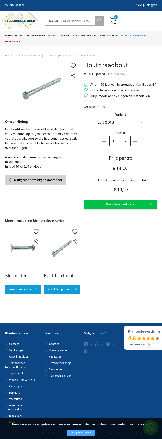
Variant (120, 114)
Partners (14, 392)
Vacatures (15, 399)
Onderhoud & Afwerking (132, 35)
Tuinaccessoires (107, 35)
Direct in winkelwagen (120, 204)
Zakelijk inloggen (146, 5)
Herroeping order (60, 375)
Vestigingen (16, 350)
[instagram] (108, 344)
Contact (14, 344)
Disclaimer (15, 416)
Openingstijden (19, 356)
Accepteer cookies (81, 432)
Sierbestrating (13, 35)
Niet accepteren (138, 424)
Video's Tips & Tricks (22, 380)
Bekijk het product (20, 289)
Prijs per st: (120, 158)
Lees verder (117, 424)
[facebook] (86, 344)
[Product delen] (73, 75)
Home (8, 55)
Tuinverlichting (70, 35)
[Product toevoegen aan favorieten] (73, 66)
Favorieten (56, 369)
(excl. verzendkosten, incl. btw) (121, 179)
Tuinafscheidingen (35, 35)
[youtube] (97, 344)
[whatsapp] (86, 351)
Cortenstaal (88, 35)
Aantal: (121, 133)
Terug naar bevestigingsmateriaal (38, 180)
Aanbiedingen (12, 41)
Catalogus (15, 386)
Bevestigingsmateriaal (62, 55)
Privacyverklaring (60, 363)
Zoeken (100, 20)
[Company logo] (20, 20)
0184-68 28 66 (16, 5)
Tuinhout (53, 35)
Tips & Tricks (17, 373)
